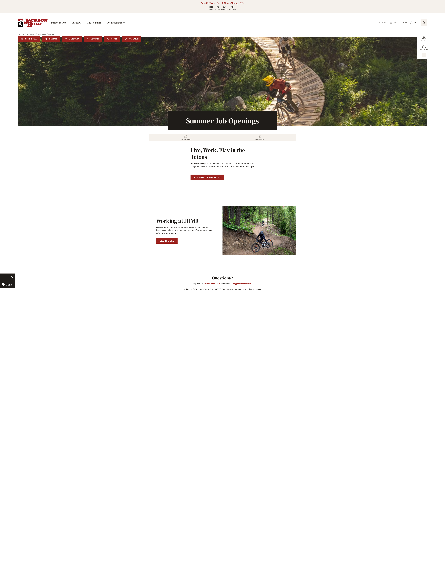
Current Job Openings (207, 177)
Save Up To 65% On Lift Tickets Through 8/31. (222, 3)
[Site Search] (424, 22)
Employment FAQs (212, 283)
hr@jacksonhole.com (242, 283)
